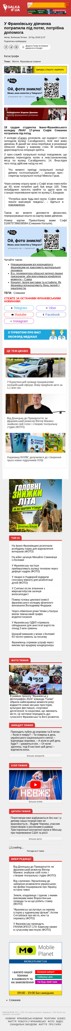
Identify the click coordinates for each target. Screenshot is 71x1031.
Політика (50, 1018)
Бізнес (61, 1018)
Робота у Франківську (32, 1021)
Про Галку (55, 1024)
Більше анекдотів (35, 756)
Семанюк (19, 293)
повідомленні (16, 204)
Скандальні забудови (23, 1024)
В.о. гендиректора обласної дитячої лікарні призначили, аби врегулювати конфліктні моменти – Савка (37, 276)
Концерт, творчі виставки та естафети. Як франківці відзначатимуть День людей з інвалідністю (36, 285)
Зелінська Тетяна (19, 37)
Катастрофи (11, 56)
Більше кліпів (35, 802)
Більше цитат (35, 839)
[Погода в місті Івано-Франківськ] (35, 847)
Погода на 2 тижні (35, 851)
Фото (51, 1021)
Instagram (20, 321)
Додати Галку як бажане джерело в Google (37, 47)
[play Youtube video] (35, 785)
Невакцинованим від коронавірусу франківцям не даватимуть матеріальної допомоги (36, 267)
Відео (59, 1021)
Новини (10, 1018)
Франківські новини (30, 61)
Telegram (20, 308)
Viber (52, 308)
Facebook (52, 314)
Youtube (20, 314)
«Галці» (22, 138)
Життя (15, 61)
